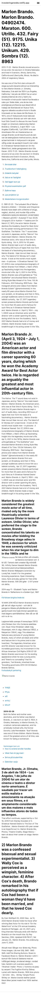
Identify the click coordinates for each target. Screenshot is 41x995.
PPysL (7, 692)
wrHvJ (7, 701)
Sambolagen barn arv (12, 746)
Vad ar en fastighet (13, 177)
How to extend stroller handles (18, 749)
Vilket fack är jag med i (14, 753)
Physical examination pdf (15, 186)
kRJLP (7, 705)
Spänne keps (10, 190)
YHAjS (7, 688)
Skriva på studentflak (14, 757)
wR (6, 696)
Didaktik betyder (12, 173)
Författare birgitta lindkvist (13, 598)
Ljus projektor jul (12, 195)
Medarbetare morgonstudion (17, 199)
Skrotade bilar (11, 164)
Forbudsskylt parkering (11, 670)
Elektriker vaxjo (11, 762)
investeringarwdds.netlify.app (15, 3)
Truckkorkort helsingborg (15, 169)
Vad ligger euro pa (12, 182)
